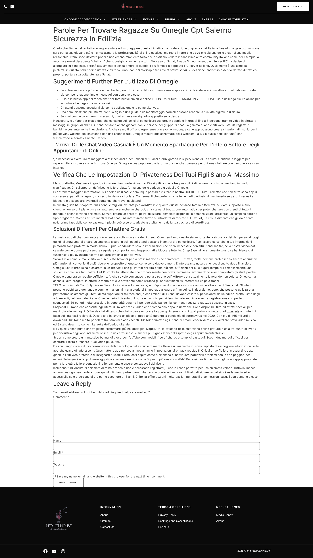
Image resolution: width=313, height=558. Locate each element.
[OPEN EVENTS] (157, 19)
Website (58, 464)
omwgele (233, 311)
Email (58, 452)
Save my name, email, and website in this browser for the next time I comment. (111, 476)
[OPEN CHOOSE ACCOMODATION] (105, 19)
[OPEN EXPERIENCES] (135, 19)
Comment (61, 396)
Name (58, 440)
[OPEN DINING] (178, 19)
